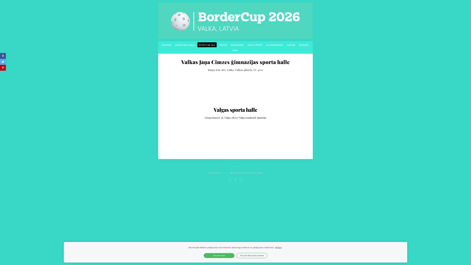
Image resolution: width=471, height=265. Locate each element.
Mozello (224, 173)
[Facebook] (235, 180)
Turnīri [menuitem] (223, 44)
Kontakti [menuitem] (303, 44)
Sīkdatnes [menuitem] (235, 166)
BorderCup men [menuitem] (207, 44)
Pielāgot (278, 247)
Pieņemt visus (219, 255)
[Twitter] (230, 180)
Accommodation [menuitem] (274, 44)
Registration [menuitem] (237, 44)
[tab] (235, 106)
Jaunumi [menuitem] (166, 44)
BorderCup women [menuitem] (185, 44)
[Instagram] (240, 180)
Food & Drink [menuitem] (255, 44)
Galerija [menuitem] (291, 44)
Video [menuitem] (235, 50)
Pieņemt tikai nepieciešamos (252, 255)
